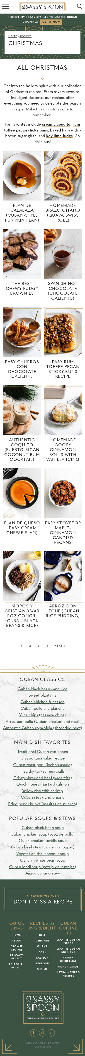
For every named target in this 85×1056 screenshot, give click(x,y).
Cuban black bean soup (43, 828)
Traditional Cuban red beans (42, 752)
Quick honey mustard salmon (42, 785)
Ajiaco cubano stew (42, 874)
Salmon (42, 958)
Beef (42, 935)
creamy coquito (56, 125)
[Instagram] (42, 1033)
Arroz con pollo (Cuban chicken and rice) (42, 722)
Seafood (42, 964)
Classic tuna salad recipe (42, 759)
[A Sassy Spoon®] (42, 1007)
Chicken (42, 941)
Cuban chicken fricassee (43, 702)
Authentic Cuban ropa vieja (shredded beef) (42, 728)
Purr (48, 1047)
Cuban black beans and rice (43, 689)
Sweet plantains (42, 696)
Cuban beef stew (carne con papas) (42, 848)
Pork (42, 952)
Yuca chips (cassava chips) (42, 715)
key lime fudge (59, 136)
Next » (59, 646)
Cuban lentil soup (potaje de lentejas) (42, 867)
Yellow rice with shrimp (42, 791)
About (17, 941)
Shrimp (42, 969)
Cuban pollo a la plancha (43, 709)
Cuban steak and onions (42, 798)
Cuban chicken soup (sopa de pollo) (42, 835)
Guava (42, 946)
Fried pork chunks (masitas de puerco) (42, 804)
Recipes (25, 36)
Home (12, 36)
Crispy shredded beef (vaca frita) (42, 778)
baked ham (60, 130)
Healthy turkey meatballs (42, 772)
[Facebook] (33, 1033)
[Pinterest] (51, 1033)
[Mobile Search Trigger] (79, 6)
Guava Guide (68, 967)
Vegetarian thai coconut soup (42, 854)
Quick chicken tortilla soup (43, 841)
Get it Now (51, 22)
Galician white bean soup (42, 861)
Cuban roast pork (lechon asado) (42, 765)
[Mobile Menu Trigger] (6, 6)
